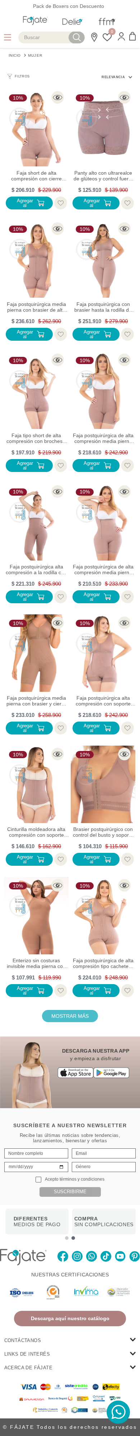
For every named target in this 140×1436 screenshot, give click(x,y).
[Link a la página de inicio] (14, 55)
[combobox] (51, 37)
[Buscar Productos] (77, 37)
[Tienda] (93, 37)
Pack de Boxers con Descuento (68, 6)
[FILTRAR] (18, 76)
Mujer (35, 55)
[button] (121, 37)
